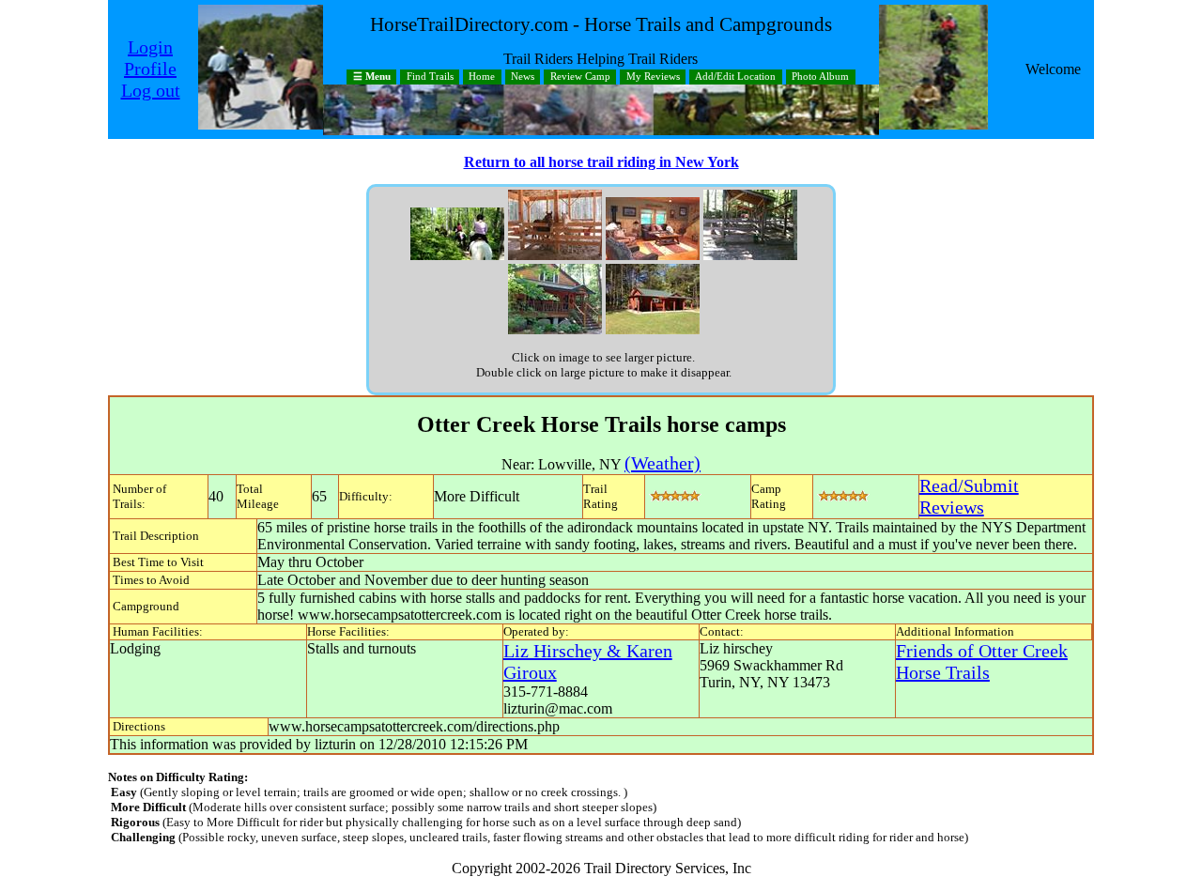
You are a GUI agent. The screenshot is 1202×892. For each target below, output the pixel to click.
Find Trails (430, 77)
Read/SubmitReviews (969, 496)
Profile (150, 68)
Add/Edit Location (735, 77)
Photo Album (820, 77)
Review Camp (580, 77)
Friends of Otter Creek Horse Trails (982, 661)
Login (150, 47)
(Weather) (662, 463)
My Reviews (653, 77)
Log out (150, 90)
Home (482, 77)
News (522, 77)
